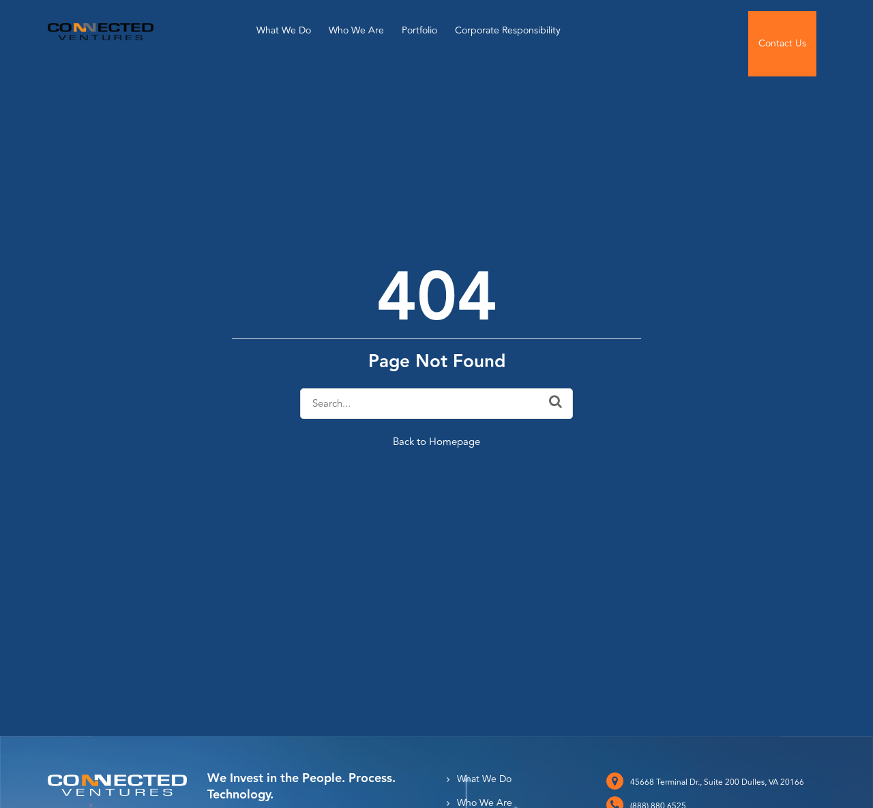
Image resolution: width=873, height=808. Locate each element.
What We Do (283, 30)
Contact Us (782, 43)
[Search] (555, 402)
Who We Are (356, 30)
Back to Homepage (436, 442)
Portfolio (419, 30)
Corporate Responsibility (508, 30)
